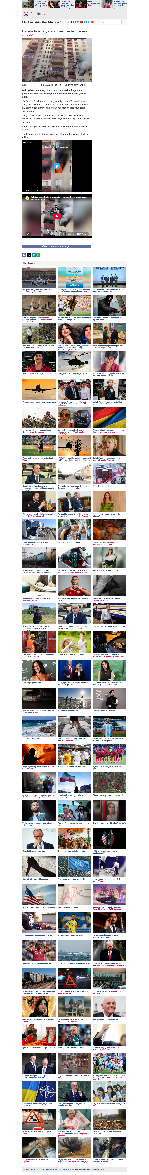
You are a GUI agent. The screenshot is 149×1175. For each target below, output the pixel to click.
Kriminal (37, 22)
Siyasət (30, 22)
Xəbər (24, 22)
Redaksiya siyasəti (98, 1169)
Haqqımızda (82, 1169)
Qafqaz (50, 22)
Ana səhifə (26, 1169)
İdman (57, 22)
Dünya (44, 22)
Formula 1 (68, 22)
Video (33, 1169)
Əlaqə (89, 1169)
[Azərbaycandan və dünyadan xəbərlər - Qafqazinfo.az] (35, 14)
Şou (61, 22)
